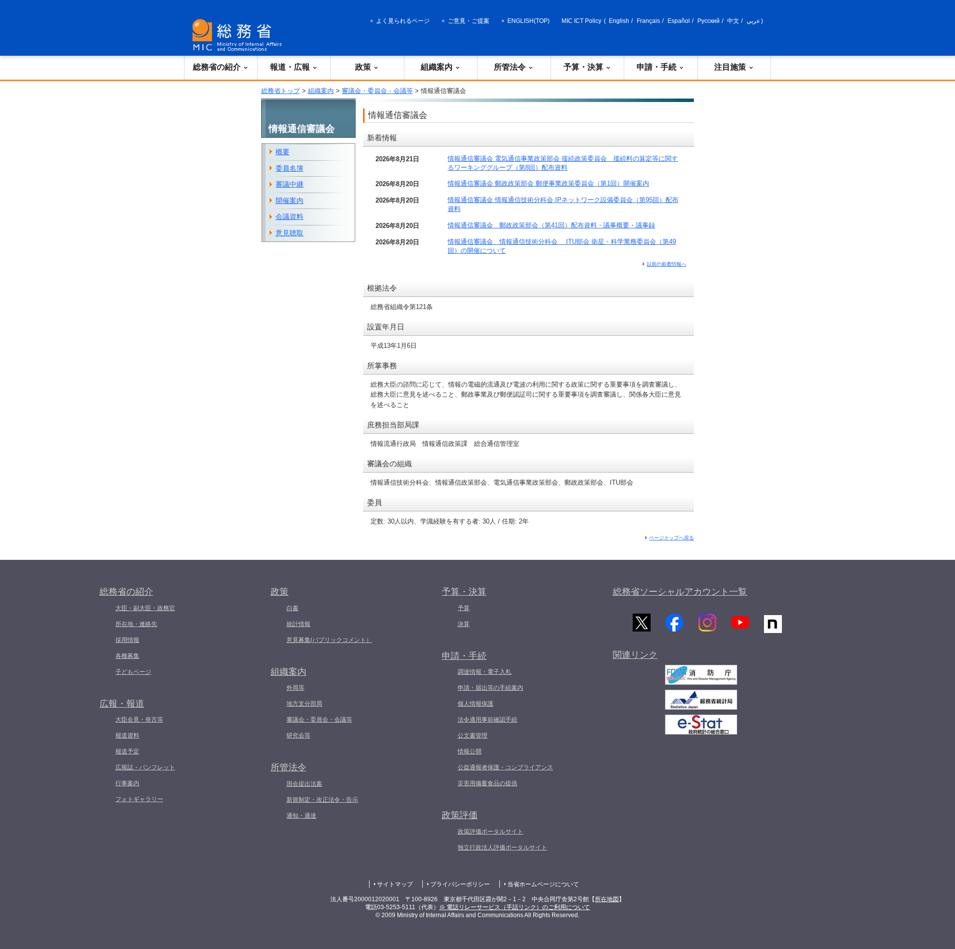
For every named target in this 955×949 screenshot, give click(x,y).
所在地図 (607, 899)
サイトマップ (395, 884)
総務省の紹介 (217, 67)
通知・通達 (301, 815)
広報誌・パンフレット (145, 767)
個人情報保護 (475, 703)
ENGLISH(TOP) (528, 20)
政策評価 (460, 815)
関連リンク (635, 655)
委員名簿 (289, 168)
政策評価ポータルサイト (490, 831)
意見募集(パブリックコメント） (329, 639)
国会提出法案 (304, 783)
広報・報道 (121, 704)
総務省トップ (280, 91)
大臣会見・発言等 (139, 719)
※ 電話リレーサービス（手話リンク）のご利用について (514, 907)
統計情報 (298, 624)
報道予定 (127, 751)
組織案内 (437, 67)
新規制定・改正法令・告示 (322, 799)
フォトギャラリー (139, 799)
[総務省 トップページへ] (239, 35)
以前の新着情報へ (666, 264)
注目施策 (730, 67)
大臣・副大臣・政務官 (145, 608)
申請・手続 (656, 67)
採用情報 (127, 639)
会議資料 (289, 216)
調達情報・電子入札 (484, 671)
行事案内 (127, 783)
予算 (464, 608)
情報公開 (469, 751)
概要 (282, 152)
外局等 (295, 687)
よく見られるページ (403, 20)
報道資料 (127, 735)
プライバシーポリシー (460, 884)
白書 (292, 608)
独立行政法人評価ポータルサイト (502, 847)
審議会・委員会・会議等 (377, 91)
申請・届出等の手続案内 (490, 687)
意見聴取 (289, 233)
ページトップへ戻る (671, 537)
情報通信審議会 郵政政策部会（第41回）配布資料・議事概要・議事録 (551, 225)
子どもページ (133, 671)
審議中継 (289, 184)
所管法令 (510, 67)
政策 (363, 67)
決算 (464, 624)
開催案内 (289, 201)
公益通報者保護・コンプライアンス (505, 767)
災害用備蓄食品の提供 (487, 783)
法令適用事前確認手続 (487, 719)
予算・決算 (583, 67)
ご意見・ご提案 (468, 20)
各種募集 (127, 655)
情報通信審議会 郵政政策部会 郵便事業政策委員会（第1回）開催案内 (548, 183)
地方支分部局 (304, 703)
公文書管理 (472, 735)
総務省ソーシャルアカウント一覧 (680, 592)
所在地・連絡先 (136, 624)
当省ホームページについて (543, 884)
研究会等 (298, 735)
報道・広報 (290, 67)
